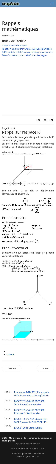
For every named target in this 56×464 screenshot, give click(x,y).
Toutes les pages (38, 55)
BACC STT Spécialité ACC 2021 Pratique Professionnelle (29, 412)
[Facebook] (38, 120)
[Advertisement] (28, 86)
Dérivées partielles (42, 48)
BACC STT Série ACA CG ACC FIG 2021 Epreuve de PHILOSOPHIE (30, 420)
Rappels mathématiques (14, 45)
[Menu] (52, 4)
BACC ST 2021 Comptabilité (28, 427)
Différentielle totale (12, 52)
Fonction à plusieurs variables (17, 48)
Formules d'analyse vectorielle (37, 52)
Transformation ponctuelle (16, 55)
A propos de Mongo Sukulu (28, 443)
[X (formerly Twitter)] (45, 120)
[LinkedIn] (51, 120)
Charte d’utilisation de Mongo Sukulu (28, 448)
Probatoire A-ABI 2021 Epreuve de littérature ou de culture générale (31, 394)
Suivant (10, 354)
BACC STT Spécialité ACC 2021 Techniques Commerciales (29, 403)
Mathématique (8, 35)
